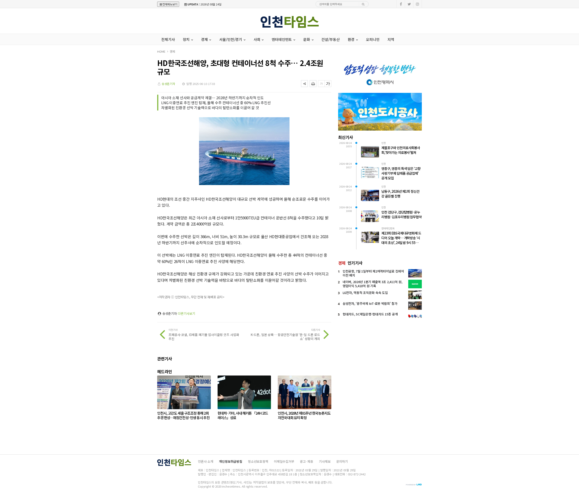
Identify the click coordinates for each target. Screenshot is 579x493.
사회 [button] (257, 39)
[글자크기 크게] (328, 83)
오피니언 (372, 39)
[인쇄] (313, 83)
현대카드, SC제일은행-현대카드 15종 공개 (370, 314)
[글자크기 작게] (321, 83)
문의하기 (342, 461)
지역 (390, 39)
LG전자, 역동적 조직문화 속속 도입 (365, 292)
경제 (172, 51)
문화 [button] (307, 39)
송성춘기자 (168, 84)
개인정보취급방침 (230, 461)
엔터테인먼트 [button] (282, 39)
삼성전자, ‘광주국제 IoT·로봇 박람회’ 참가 (370, 303)
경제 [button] (205, 39)
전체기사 (168, 39)
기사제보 (324, 461)
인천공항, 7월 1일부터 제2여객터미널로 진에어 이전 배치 (373, 273)
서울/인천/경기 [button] (231, 39)
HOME (161, 51)
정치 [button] (186, 39)
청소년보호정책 (258, 461)
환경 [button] (352, 39)
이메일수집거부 (284, 461)
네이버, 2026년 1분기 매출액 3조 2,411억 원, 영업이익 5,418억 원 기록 (372, 283)
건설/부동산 (330, 39)
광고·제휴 (306, 461)
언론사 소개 (205, 461)
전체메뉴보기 (169, 4)
